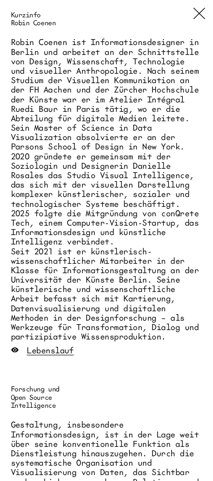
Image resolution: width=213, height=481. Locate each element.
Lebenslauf (50, 349)
